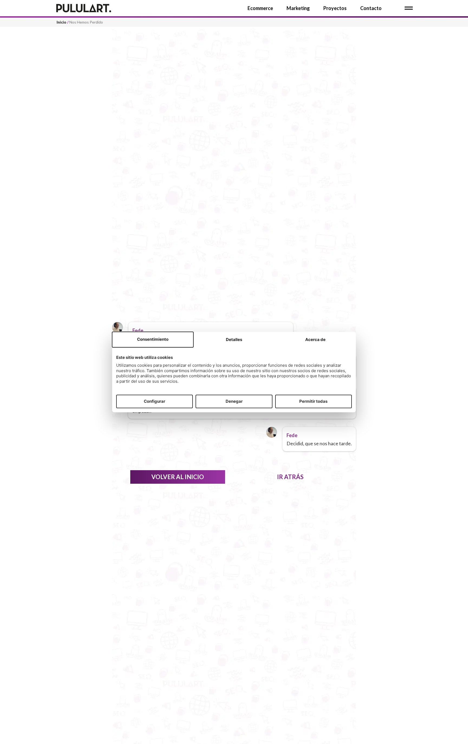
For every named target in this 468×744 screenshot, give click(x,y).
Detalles (234, 339)
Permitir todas (313, 401)
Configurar (154, 401)
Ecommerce (260, 8)
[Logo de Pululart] (95, 8)
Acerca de (315, 339)
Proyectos (335, 8)
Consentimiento (152, 339)
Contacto (371, 8)
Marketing (298, 8)
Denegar (234, 401)
